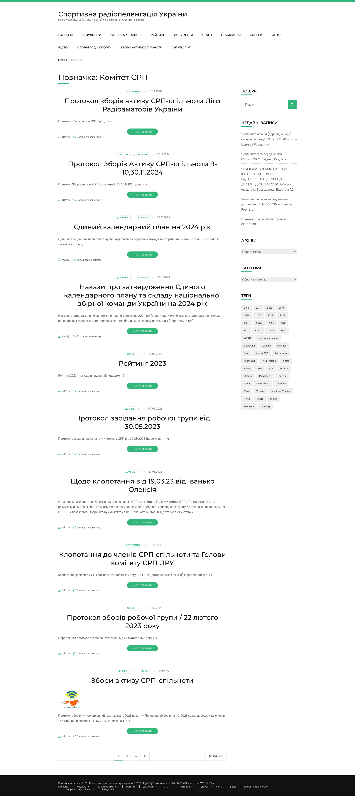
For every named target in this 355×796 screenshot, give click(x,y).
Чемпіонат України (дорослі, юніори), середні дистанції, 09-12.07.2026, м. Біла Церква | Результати (269, 139)
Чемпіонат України (280, 391)
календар (266, 406)
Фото (276, 35)
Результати (91, 35)
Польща (248, 376)
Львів (259, 368)
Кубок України (269, 360)
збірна (273, 398)
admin (65, 137)
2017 (258, 307)
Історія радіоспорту (94, 47)
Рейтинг (158, 35)
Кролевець (249, 360)
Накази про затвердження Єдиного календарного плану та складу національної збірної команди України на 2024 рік (142, 295)
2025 (259, 323)
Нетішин (284, 368)
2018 (269, 307)
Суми (247, 391)
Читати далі (142, 131)
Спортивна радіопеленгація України (122, 14)
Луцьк (247, 368)
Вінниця (281, 345)
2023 (282, 315)
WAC (283, 330)
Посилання (231, 35)
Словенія (281, 383)
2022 (270, 315)
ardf (283, 323)
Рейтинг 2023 (142, 363)
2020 (247, 315)
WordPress (207, 783)
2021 (258, 315)
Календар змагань (126, 35)
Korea (271, 330)
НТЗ (271, 368)
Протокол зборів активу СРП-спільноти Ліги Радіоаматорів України (142, 105)
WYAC (247, 338)
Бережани (249, 345)
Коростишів (281, 353)
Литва (286, 360)
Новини (143, 154)
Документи (183, 35)
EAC (246, 330)
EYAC (258, 330)
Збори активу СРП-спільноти (142, 680)
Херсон (260, 391)
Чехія (247, 398)
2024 (247, 323)
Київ (246, 353)
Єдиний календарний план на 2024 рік (142, 227)
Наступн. (214, 756)
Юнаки (259, 398)
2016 (246, 307)
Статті (207, 35)
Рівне (247, 383)
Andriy (65, 260)
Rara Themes (177, 783)
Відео (63, 47)
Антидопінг (181, 47)
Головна (65, 35)
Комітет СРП (261, 353)
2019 (281, 307)
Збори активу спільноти (141, 47)
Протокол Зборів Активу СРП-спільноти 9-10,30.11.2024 (142, 168)
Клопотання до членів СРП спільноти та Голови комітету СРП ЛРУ (142, 558)
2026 (271, 323)
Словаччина (262, 383)
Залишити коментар (89, 137)
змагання (249, 406)
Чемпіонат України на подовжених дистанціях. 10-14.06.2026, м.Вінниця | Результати (267, 204)
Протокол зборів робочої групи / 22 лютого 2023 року (142, 621)
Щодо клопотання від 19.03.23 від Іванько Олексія (142, 485)
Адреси (256, 35)
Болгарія (266, 345)
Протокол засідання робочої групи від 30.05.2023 (142, 422)
